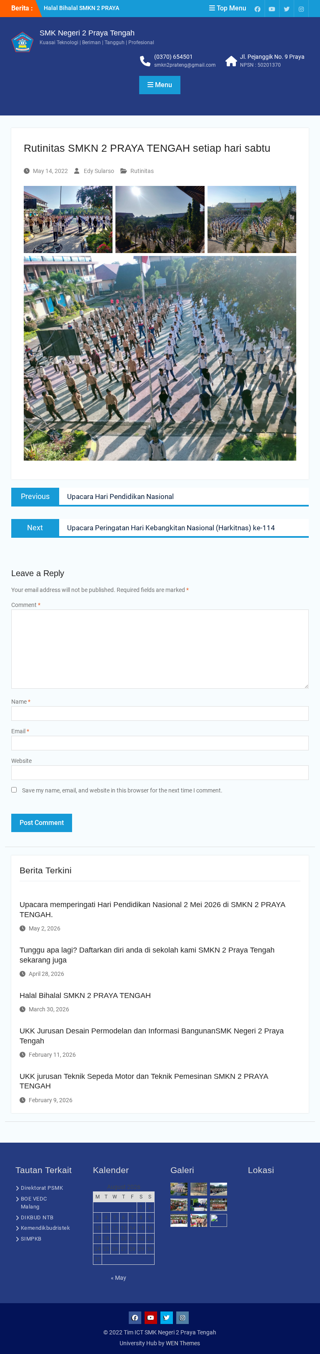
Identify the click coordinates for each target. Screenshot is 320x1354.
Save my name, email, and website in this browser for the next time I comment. (122, 790)
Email (20, 731)
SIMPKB (31, 1239)
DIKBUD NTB (37, 1217)
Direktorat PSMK (42, 1188)
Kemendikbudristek (45, 1228)
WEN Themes (183, 1343)
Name (20, 701)
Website (21, 760)
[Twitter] (286, 8)
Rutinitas (142, 171)
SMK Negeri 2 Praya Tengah (87, 33)
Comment (25, 605)
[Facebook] (257, 8)
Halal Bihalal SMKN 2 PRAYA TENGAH (85, 995)
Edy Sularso (99, 171)
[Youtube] (272, 8)
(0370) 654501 (173, 56)
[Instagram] (301, 8)
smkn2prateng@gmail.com (185, 65)
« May (118, 1277)
